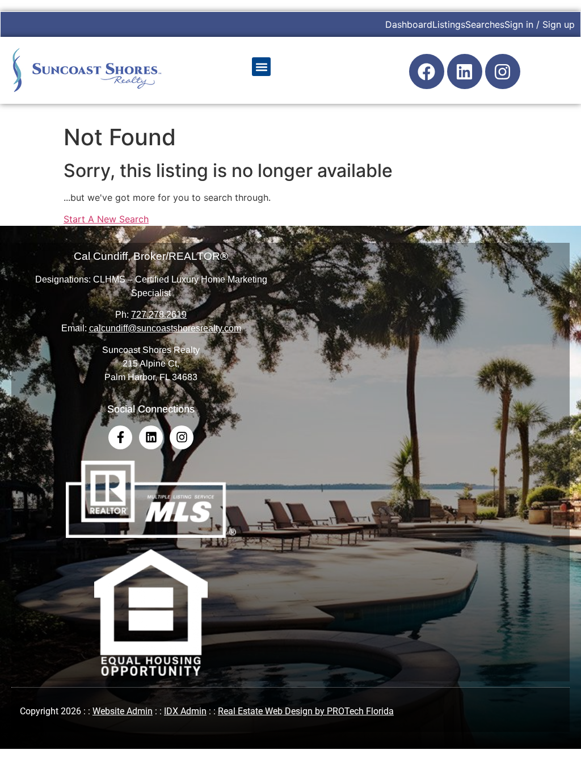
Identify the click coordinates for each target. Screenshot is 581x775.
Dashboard (408, 24)
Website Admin (122, 711)
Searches (484, 24)
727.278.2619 (159, 314)
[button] (261, 66)
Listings (448, 24)
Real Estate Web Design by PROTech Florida (306, 711)
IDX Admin (185, 711)
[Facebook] (426, 71)
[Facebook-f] (120, 437)
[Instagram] (502, 71)
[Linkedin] (464, 71)
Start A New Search (106, 219)
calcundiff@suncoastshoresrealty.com (165, 328)
